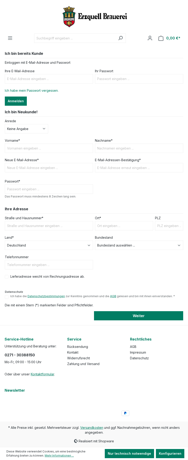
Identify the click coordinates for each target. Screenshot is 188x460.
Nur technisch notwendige (129, 453)
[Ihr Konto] (149, 38)
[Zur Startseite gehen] (94, 17)
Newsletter (15, 390)
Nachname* (104, 140)
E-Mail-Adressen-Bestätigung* (118, 160)
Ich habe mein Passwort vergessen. (31, 90)
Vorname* (12, 140)
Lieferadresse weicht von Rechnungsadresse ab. (47, 276)
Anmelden (16, 101)
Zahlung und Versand (83, 364)
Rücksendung (77, 347)
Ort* (98, 218)
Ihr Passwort (104, 71)
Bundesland (104, 237)
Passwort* (12, 181)
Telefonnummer (17, 257)
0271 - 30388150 (20, 355)
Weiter (139, 315)
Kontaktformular (42, 374)
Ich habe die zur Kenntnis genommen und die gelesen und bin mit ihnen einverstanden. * (92, 296)
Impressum (138, 352)
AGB (113, 296)
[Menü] (10, 38)
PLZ (158, 218)
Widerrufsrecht (78, 358)
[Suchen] (120, 38)
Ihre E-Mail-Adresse (20, 71)
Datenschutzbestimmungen (46, 296)
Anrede (10, 121)
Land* (9, 237)
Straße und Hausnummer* (24, 218)
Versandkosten (91, 428)
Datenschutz (139, 358)
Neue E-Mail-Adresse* (22, 160)
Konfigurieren (170, 453)
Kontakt (72, 352)
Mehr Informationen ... (59, 455)
